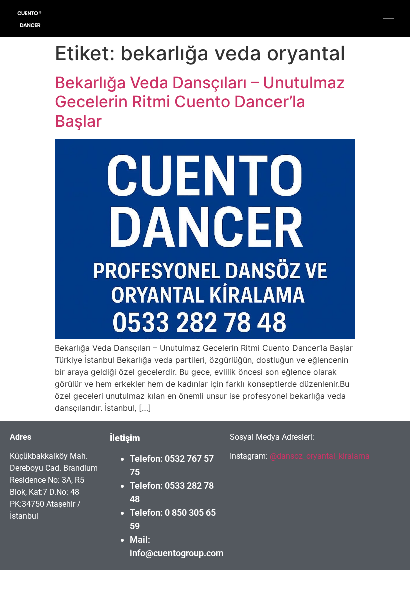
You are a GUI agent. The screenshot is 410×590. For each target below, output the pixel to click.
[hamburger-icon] (389, 19)
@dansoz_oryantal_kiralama (319, 456)
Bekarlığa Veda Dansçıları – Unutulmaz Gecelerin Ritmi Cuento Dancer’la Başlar (200, 102)
